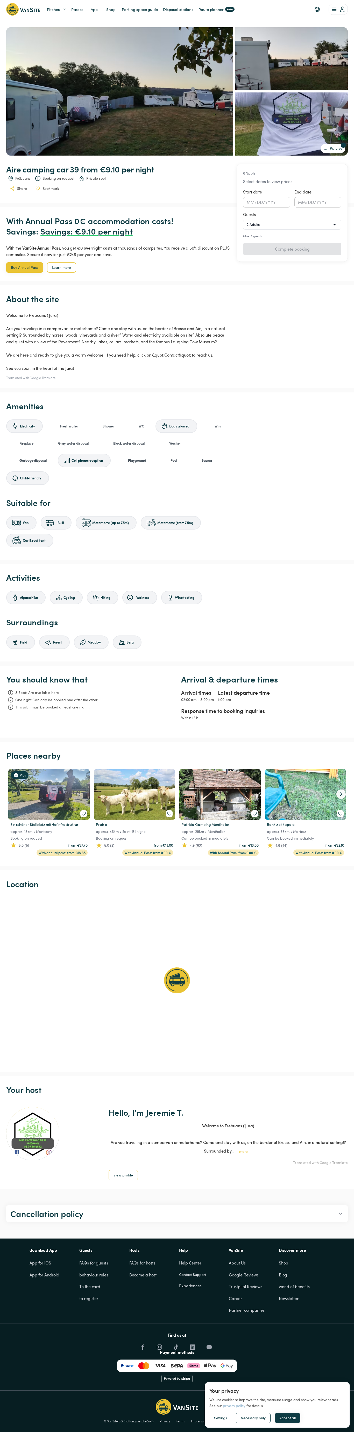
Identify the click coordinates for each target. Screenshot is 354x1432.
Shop (283, 1263)
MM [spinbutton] (250, 202)
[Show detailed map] (177, 980)
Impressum (199, 1421)
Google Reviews (244, 1275)
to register (88, 1298)
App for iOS (40, 1263)
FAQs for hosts (142, 1263)
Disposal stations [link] (178, 9)
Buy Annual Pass (24, 267)
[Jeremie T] (32, 1133)
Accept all (287, 1417)
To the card (89, 1286)
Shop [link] (111, 9)
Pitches (53, 9)
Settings (220, 1417)
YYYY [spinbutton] (270, 202)
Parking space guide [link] (140, 9)
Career (235, 1298)
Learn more (61, 267)
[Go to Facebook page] (142, 1346)
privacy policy (234, 1405)
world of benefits (294, 1286)
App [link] (94, 9)
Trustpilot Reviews (245, 1286)
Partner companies (246, 1310)
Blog (283, 1275)
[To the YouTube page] (208, 1346)
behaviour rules (93, 1275)
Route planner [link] (216, 9)
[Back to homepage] (23, 9)
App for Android (44, 1275)
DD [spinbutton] (260, 202)
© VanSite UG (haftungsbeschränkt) (128, 1421)
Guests (249, 214)
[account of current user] (338, 9)
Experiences (190, 1286)
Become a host (143, 1275)
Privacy (165, 1421)
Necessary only (253, 1417)
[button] (317, 9)
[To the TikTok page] (175, 1346)
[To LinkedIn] (192, 1346)
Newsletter (289, 1298)
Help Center (190, 1263)
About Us (237, 1263)
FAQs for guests (93, 1263)
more (243, 1151)
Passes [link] (77, 9)
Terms (180, 1421)
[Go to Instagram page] (158, 1346)
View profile (123, 1175)
